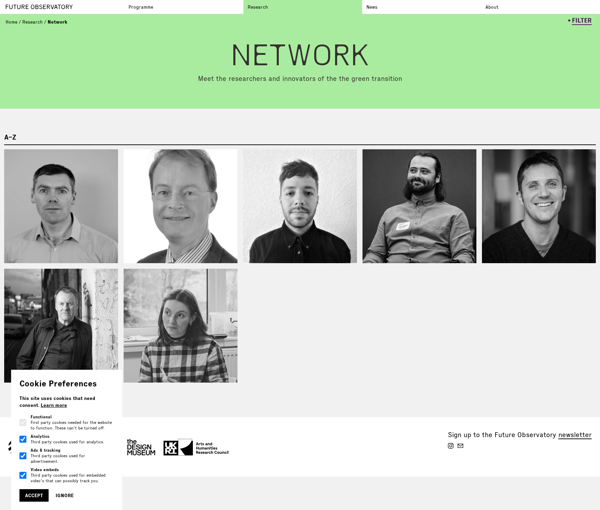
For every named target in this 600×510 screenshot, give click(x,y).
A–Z (10, 137)
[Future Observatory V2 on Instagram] (451, 446)
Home (11, 22)
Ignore (65, 495)
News (371, 7)
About (492, 7)
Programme (140, 7)
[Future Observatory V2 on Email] (460, 446)
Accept (34, 495)
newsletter (575, 434)
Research (258, 7)
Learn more (54, 405)
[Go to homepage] (65, 7)
